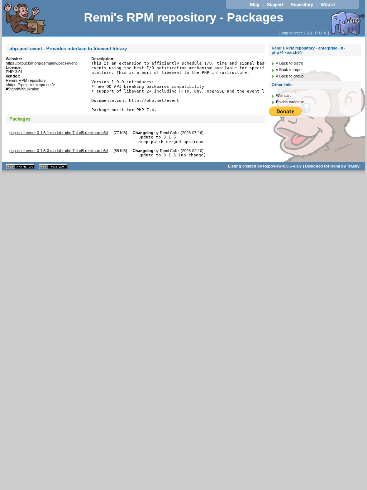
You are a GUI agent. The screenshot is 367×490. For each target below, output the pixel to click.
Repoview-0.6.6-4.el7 (282, 166)
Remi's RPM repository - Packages (183, 17)
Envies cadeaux (290, 102)
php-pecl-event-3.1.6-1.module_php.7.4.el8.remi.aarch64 (58, 133)
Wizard (328, 4)
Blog (254, 4)
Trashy (353, 166)
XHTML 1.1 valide (20, 166)
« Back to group (290, 76)
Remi (335, 166)
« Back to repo (288, 69)
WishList (283, 95)
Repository (302, 4)
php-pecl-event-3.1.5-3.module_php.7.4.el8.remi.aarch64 (58, 151)
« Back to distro (289, 63)
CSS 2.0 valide (53, 166)
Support (275, 4)
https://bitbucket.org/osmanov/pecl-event (41, 63)
